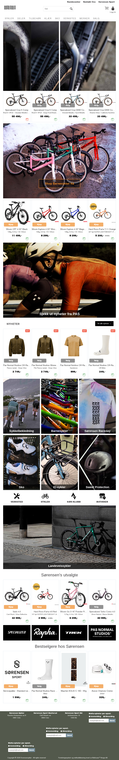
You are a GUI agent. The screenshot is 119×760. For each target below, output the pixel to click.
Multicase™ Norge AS (100, 758)
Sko (57, 18)
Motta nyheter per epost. (100, 713)
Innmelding (96, 716)
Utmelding (109, 716)
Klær (48, 18)
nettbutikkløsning (80, 758)
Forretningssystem (64, 758)
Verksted (69, 18)
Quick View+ (10, 106)
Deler (21, 18)
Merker (85, 18)
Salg (96, 18)
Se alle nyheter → (104, 323)
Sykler (9, 18)
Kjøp (11, 224)
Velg (39, 105)
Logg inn (113, 12)
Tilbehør (35, 18)
